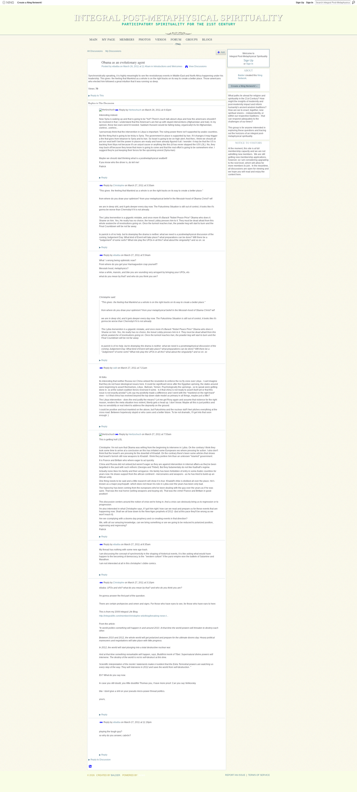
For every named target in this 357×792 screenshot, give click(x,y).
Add (223, 52)
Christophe (118, 185)
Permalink (117, 110)
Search (353, 2)
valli (115, 368)
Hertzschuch (135, 109)
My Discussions (113, 51)
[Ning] (8, 2)
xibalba (116, 66)
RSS (90, 766)
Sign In (309, 2)
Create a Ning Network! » (244, 86)
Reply (103, 177)
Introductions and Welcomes (168, 66)
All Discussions (95, 51)
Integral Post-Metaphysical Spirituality (178, 18)
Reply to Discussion (99, 759)
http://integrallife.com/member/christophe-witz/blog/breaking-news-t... (133, 616)
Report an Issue (235, 775)
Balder (241, 75)
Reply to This (96, 95)
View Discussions (198, 66)
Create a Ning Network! (29, 2)
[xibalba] (93, 71)
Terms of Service (259, 775)
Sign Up (300, 2)
